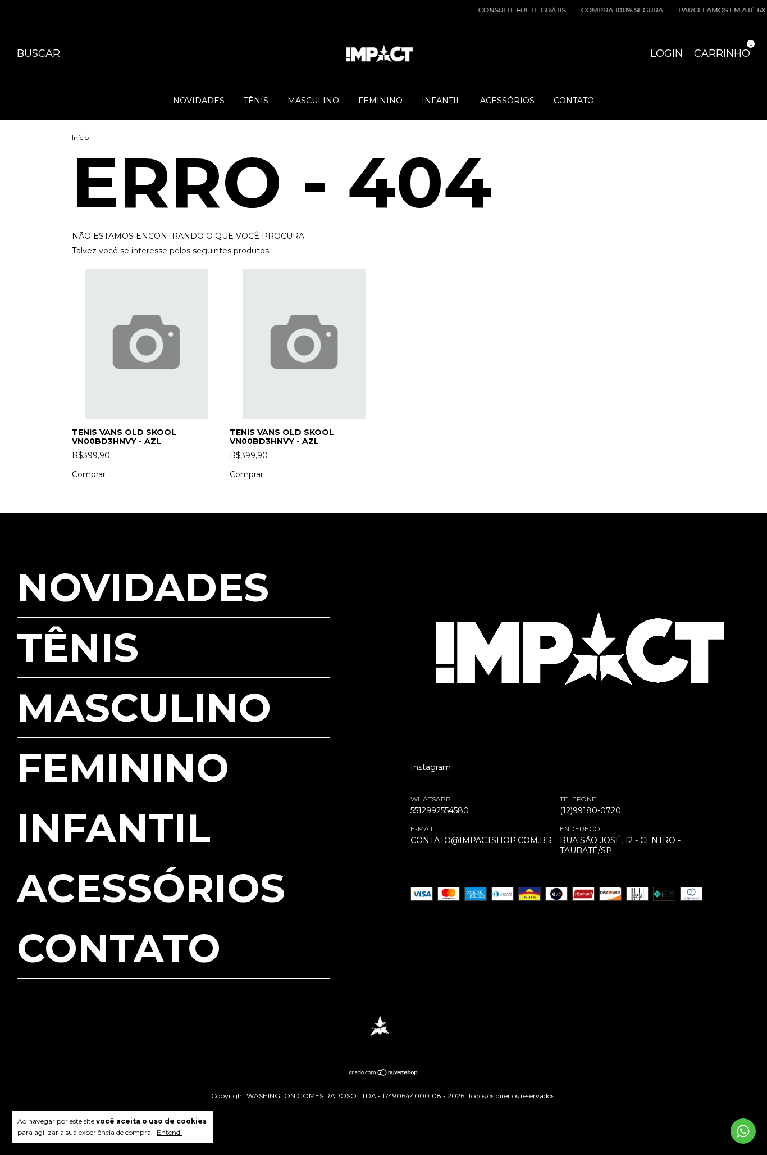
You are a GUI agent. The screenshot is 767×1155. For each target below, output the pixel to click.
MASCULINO (313, 101)
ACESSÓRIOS (507, 101)
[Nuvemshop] (384, 1073)
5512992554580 (439, 811)
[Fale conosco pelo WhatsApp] (743, 1131)
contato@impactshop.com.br (481, 841)
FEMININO (380, 101)
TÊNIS (256, 101)
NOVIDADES (199, 101)
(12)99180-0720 (590, 811)
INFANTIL (441, 101)
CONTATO (574, 101)
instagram (430, 768)
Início (80, 137)
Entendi (169, 1132)
